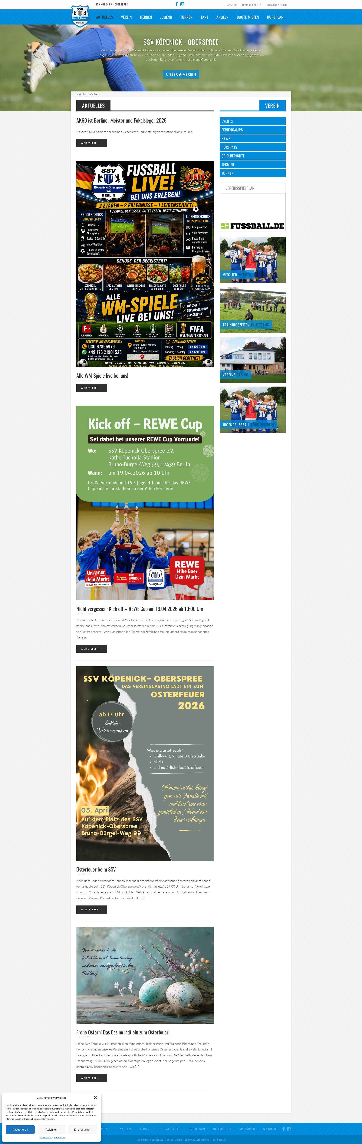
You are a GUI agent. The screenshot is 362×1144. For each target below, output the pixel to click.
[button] (95, 1097)
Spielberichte (233, 156)
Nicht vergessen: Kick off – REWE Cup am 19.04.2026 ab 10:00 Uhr (139, 608)
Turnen (186, 17)
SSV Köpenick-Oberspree (80, 16)
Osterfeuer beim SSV (96, 869)
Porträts (229, 147)
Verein (126, 17)
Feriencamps (232, 130)
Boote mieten (248, 17)
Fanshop (231, 5)
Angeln (222, 17)
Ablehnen (51, 1129)
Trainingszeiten (251, 5)
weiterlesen (90, 143)
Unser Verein (181, 74)
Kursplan (275, 17)
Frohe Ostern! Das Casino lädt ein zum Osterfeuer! (122, 1032)
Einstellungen (82, 1129)
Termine (228, 164)
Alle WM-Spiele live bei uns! (102, 375)
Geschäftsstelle (169, 1129)
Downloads (124, 1129)
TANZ (204, 17)
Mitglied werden (276, 5)
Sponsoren (247, 1129)
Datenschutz (46, 1137)
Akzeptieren (20, 1129)
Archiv (145, 1129)
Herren (146, 17)
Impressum (59, 1137)
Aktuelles (104, 17)
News (226, 138)
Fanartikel (270, 1129)
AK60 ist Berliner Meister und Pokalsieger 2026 (121, 120)
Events (227, 121)
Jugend (166, 17)
